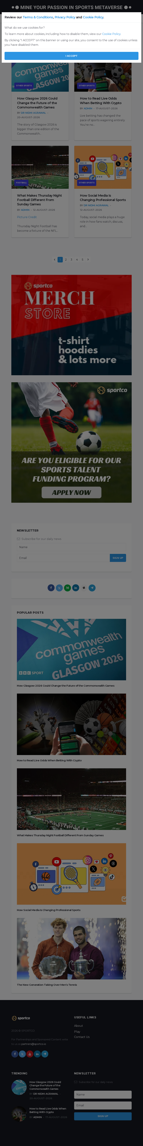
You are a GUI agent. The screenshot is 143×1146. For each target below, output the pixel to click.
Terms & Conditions (38, 17)
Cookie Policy (93, 17)
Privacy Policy (65, 17)
